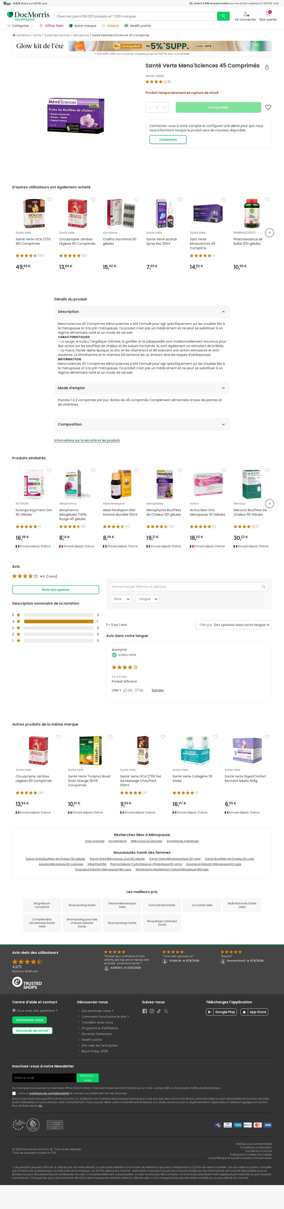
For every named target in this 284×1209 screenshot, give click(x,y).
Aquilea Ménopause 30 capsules (61, 864)
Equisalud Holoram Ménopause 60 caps (213, 864)
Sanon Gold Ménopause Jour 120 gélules (117, 859)
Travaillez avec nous (97, 1022)
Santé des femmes (57, 35)
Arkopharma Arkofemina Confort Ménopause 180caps (172, 869)
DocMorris (23, 35)
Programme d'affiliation (100, 1028)
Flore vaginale (94, 841)
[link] (34, 576)
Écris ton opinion (55, 590)
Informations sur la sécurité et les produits (87, 440)
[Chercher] (223, 16)
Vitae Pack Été (97, 864)
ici (40, 1106)
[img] (75, 118)
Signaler (158, 690)
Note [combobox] (117, 599)
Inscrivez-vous (87, 1077)
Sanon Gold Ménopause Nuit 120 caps (175, 859)
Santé (37, 35)
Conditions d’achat (258, 1151)
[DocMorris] (28, 16)
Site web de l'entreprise (100, 1045)
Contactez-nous (29, 1020)
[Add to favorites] (268, 107)
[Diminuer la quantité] (149, 107)
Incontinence (117, 841)
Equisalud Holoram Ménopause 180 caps (103, 869)
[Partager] (267, 67)
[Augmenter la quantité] (164, 107)
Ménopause (81, 35)
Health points (92, 1039)
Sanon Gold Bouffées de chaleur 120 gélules (55, 859)
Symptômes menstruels (183, 841)
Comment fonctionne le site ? (105, 1016)
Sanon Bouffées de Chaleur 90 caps (229, 859)
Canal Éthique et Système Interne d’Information (240, 1158)
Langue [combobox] (145, 599)
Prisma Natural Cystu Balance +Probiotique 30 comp (146, 864)
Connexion (168, 139)
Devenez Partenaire (97, 1034)
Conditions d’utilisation (256, 1147)
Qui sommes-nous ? (98, 1011)
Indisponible (218, 107)
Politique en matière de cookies (251, 1154)
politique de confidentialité (49, 1093)
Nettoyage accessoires (146, 841)
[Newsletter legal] (15, 1093)
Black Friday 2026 (95, 1051)
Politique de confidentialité (254, 1144)
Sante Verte (155, 76)
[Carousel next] (269, 232)
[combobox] (238, 625)
